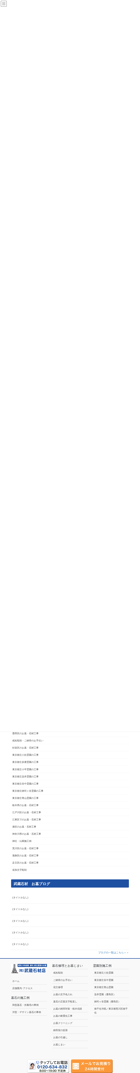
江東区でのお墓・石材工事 (26, 819)
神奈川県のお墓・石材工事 (26, 833)
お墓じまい (59, 1044)
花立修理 (58, 987)
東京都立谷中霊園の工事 (25, 783)
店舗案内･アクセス (22, 988)
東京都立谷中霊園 (103, 980)
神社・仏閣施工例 (21, 841)
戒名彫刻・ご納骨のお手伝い (27, 740)
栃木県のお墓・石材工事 (25, 805)
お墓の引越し (60, 1037)
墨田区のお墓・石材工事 (25, 733)
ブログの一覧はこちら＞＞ (113, 952)
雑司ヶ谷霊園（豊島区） (107, 1001)
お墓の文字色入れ (62, 994)
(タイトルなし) (20, 897)
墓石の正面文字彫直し (65, 1001)
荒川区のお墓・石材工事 (25, 848)
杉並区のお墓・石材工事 (26, 747)
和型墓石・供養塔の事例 (25, 1005)
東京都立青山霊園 (103, 987)
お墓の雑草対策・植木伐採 (67, 1008)
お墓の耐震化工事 (62, 1015)
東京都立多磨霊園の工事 (25, 762)
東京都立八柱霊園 (103, 972)
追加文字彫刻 (19, 869)
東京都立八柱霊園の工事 (25, 754)
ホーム (15, 981)
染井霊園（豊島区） (105, 994)
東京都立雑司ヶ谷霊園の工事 (27, 790)
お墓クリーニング (62, 1023)
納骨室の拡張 (60, 1030)
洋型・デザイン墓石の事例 (26, 1012)
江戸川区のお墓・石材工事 (26, 812)
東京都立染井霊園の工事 (25, 776)
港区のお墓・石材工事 (24, 826)
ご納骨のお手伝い (62, 980)
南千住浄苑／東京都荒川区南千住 (111, 1010)
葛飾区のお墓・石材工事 (25, 855)
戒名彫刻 (58, 972)
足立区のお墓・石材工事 (25, 862)
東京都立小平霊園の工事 (25, 769)
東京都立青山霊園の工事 (25, 798)
